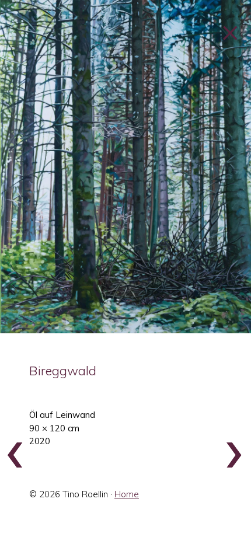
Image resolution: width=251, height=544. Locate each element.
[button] (125, 166)
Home (126, 494)
